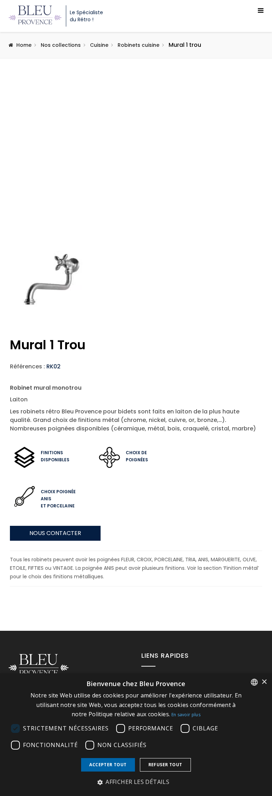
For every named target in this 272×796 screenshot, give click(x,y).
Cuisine (99, 45)
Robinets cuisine (138, 45)
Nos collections (61, 45)
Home (24, 45)
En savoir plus (185, 715)
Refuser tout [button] (165, 765)
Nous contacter (55, 533)
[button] (136, 782)
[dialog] (136, 734)
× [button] (264, 682)
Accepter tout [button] (107, 765)
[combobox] (254, 682)
